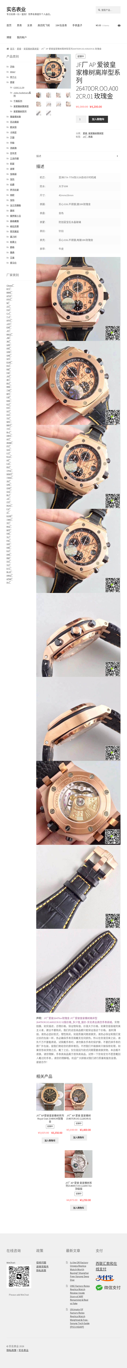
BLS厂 (9, 572)
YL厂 (9, 537)
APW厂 (10, 579)
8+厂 (9, 582)
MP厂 (9, 530)
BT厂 (9, 289)
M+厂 (9, 432)
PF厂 (9, 446)
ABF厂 (9, 435)
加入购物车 (98, 119)
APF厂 (9, 320)
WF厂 (9, 421)
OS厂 (9, 491)
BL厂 (9, 495)
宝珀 (12, 200)
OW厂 (9, 488)
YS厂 (9, 418)
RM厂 (9, 386)
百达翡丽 (14, 122)
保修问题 (41, 1262)
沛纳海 (13, 148)
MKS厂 (10, 334)
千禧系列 (17, 101)
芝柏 (12, 66)
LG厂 (9, 463)
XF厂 (9, 411)
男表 (19, 25)
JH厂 (9, 376)
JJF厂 (9, 324)
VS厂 (9, 310)
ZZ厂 (9, 502)
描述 (38, 156)
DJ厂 (9, 551)
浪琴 (12, 168)
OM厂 (9, 351)
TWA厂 (10, 477)
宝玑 (12, 179)
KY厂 (9, 407)
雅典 (12, 252)
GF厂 (9, 358)
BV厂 (9, 383)
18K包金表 (61, 25)
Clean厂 (10, 285)
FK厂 (9, 540)
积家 (12, 163)
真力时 (13, 236)
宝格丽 (13, 174)
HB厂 (9, 547)
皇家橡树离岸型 (31, 48)
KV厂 (9, 365)
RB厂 (9, 558)
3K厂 (9, 341)
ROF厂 (10, 505)
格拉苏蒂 (14, 226)
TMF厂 (10, 519)
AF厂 (9, 439)
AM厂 (9, 554)
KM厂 (9, 400)
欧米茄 (13, 127)
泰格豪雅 (14, 221)
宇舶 (12, 142)
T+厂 (9, 317)
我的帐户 (22, 37)
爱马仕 (13, 262)
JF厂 (85, 136)
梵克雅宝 (14, 231)
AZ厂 (9, 414)
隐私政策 (41, 1270)
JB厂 (9, 337)
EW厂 (9, 327)
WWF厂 (10, 474)
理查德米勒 (15, 116)
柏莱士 (13, 242)
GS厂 (9, 449)
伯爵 (12, 184)
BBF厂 (9, 425)
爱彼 (19, 48)
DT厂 (9, 568)
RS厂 (9, 467)
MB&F (12, 72)
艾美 (12, 257)
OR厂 (9, 484)
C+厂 (9, 313)
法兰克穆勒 (15, 205)
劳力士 (13, 77)
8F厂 (9, 379)
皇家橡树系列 (19, 111)
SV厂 (9, 561)
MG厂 (9, 526)
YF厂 (9, 523)
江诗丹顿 (14, 158)
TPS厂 (10, 470)
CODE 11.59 (18, 87)
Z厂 (8, 512)
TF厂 (9, 428)
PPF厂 (9, 299)
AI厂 (9, 460)
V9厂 (9, 397)
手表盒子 (77, 25)
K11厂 (9, 456)
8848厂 (10, 442)
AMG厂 (10, 575)
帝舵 (12, 195)
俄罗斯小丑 (15, 216)
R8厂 (9, 369)
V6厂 (9, 372)
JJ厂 (9, 498)
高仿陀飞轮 (44, 25)
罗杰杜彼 (14, 189)
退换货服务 (42, 1266)
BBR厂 (9, 292)
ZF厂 (9, 306)
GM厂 (9, 355)
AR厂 (9, 348)
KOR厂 (10, 516)
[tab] (78, 156)
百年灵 (13, 153)
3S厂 (9, 481)
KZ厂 (9, 404)
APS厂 (9, 296)
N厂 (8, 303)
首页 (9, 25)
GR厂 (9, 345)
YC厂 (9, 565)
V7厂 (9, 453)
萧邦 (12, 210)
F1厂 (9, 509)
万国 (12, 137)
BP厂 (9, 393)
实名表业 (16, 9)
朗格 (12, 247)
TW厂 (9, 390)
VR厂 (9, 533)
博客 (9, 37)
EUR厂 (9, 362)
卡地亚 (13, 132)
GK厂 (9, 544)
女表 (29, 25)
